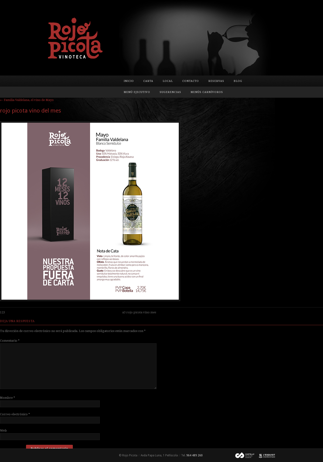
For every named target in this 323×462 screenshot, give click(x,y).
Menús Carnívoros (207, 92)
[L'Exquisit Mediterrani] (264, 455)
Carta (148, 81)
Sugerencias (170, 92)
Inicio (129, 81)
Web (3, 430)
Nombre (7, 397)
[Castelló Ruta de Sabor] (242, 455)
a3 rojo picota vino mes (139, 312)
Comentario (10, 340)
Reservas (216, 81)
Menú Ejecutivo (137, 92)
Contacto (190, 81)
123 (2, 312)
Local (168, 81)
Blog (238, 81)
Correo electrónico (15, 414)
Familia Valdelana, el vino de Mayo (27, 100)
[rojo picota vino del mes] (90, 300)
